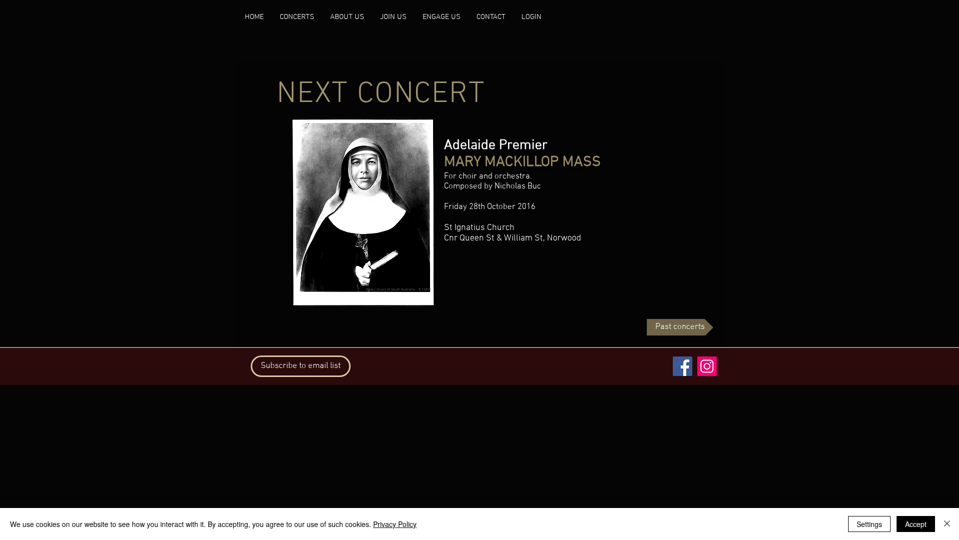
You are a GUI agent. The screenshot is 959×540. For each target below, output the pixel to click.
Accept (916, 524)
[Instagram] (707, 366)
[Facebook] (682, 366)
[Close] (947, 524)
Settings (869, 524)
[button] (301, 366)
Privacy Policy (395, 524)
